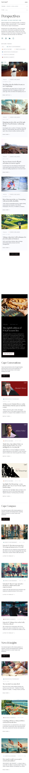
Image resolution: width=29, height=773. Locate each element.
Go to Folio (8, 353)
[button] (14, 7)
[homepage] (4, 2)
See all (5, 375)
